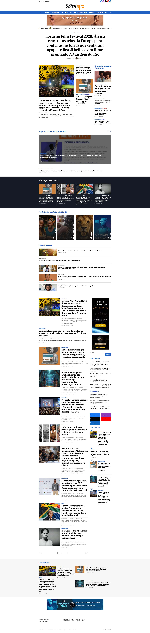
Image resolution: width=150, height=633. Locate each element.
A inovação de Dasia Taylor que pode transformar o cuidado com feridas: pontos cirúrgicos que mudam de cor (81, 267)
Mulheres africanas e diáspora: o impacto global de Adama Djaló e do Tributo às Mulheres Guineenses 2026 (84, 277)
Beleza (103, 119)
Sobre (47, 12)
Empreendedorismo (74, 231)
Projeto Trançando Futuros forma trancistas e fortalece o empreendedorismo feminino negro (103, 112)
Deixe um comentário (69, 325)
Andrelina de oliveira (94, 406)
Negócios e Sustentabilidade (97, 12)
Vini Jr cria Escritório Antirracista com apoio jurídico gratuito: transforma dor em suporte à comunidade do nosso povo (71, 156)
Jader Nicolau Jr (73, 32)
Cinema (78, 32)
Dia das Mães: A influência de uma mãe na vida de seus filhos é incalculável (80, 251)
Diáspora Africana (86, 65)
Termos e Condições (43, 621)
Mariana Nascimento (79, 65)
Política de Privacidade (44, 619)
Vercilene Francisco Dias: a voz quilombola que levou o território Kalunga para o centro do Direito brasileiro (83, 70)
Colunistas (55, 12)
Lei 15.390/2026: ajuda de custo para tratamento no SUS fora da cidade (59, 260)
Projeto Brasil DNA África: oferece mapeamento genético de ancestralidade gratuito (99, 396)
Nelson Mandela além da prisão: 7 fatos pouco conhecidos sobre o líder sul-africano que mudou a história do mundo (84, 200)
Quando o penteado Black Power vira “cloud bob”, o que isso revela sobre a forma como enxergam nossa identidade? (103, 89)
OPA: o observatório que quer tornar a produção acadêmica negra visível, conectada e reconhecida (84, 99)
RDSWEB (74, 630)
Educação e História (80, 12)
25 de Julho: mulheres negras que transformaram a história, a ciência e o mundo (65, 199)
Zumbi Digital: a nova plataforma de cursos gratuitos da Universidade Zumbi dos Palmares (100, 408)
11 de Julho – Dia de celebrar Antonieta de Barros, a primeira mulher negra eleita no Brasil (103, 199)
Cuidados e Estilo (66, 12)
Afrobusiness (104, 108)
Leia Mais (63, 325)
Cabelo (103, 98)
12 (67, 553)
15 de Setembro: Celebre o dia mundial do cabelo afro (102, 122)
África (84, 195)
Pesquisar (92, 352)
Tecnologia (111, 235)
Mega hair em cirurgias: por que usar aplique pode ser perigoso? (103, 102)
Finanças (92, 235)
